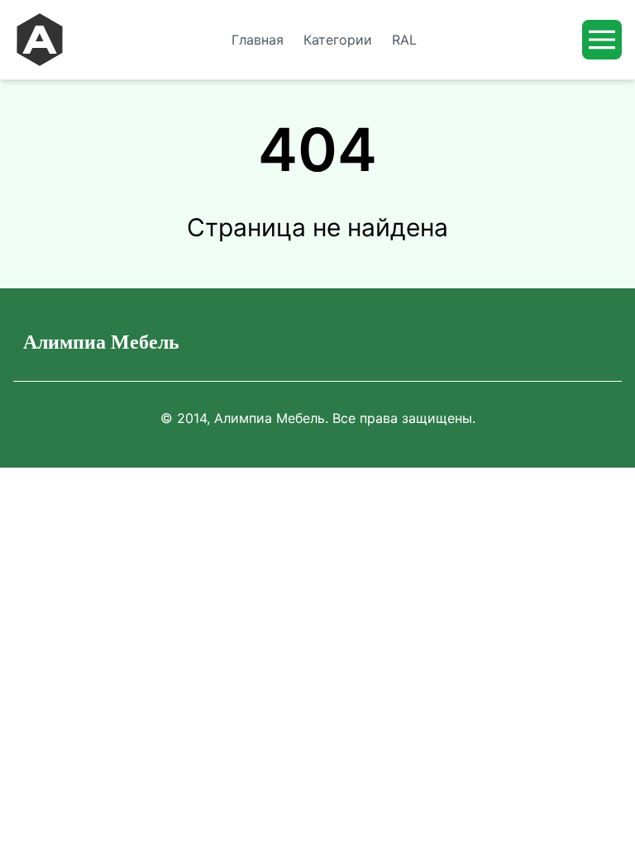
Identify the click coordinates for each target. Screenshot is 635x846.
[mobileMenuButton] (602, 39)
